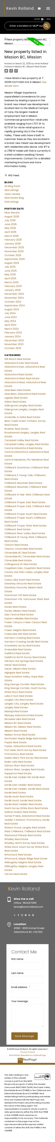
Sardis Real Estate (15, 792)
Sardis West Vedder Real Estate (23, 804)
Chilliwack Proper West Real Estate (25, 525)
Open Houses (12, 194)
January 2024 (12, 336)
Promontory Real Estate (18, 754)
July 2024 (10, 313)
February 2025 (13, 286)
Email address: (19, 987)
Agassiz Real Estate (16, 398)
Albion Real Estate (15, 401)
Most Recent (12, 212)
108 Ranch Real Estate (17, 359)
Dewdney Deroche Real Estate (22, 583)
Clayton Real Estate (16, 545)
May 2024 (10, 321)
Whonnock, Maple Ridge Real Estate (25, 858)
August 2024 (11, 309)
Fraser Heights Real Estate (20, 630)
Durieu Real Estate (15, 607)
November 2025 (14, 251)
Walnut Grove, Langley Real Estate (25, 827)
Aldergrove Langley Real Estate (23, 405)
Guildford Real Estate (17, 653)
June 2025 (10, 270)
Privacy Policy (27, 1052)
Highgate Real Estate (16, 672)
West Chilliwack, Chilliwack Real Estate (27, 831)
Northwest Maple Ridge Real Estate (25, 738)
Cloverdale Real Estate (18, 560)
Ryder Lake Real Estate (18, 762)
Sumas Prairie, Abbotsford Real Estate (27, 816)
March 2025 (11, 282)
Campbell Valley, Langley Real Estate (26, 444)
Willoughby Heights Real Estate (22, 862)
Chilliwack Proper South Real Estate (25, 514)
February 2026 (13, 239)
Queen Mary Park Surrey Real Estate (26, 758)
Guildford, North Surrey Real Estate (25, 657)
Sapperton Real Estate (18, 773)
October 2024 (12, 301)
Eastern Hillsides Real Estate (21, 618)
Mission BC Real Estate (17, 723)
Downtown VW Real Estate (20, 595)
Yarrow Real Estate (15, 874)
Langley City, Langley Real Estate (23, 703)
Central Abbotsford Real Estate (23, 448)
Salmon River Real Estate (19, 765)
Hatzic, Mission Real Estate (20, 668)
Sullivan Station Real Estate (20, 812)
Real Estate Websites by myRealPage (27, 1055)
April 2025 (10, 278)
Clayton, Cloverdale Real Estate (23, 549)
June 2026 (10, 224)
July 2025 (10, 267)
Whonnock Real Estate (18, 854)
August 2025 (11, 263)
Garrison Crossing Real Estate (22, 638)
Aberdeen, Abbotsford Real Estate (25, 394)
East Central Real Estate (19, 614)
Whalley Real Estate (16, 839)
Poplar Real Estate (15, 742)
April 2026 (10, 232)
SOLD (49, 19)
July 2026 (10, 220)
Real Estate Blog (14, 198)
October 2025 (12, 255)
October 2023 (12, 348)
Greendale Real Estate (17, 649)
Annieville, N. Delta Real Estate (22, 417)
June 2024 (10, 317)
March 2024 (11, 329)
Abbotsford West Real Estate (21, 378)
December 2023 (14, 340)
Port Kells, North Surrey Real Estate (25, 750)
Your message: (19, 1001)
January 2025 (12, 290)
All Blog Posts (12, 186)
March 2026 (11, 236)
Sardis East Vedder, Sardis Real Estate (26, 789)
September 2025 (14, 259)
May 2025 (10, 274)
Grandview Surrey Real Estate (22, 645)
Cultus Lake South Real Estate (22, 580)
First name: (17, 959)
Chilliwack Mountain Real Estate (23, 483)
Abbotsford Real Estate (18, 374)
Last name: (17, 973)
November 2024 (14, 298)
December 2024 (14, 294)
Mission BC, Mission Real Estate (30, 66)
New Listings (11, 190)
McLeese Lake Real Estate (19, 719)
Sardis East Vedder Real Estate (22, 785)
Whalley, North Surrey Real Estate (24, 843)
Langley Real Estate (16, 707)
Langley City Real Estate (18, 699)
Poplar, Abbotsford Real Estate (23, 746)
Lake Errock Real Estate (18, 696)
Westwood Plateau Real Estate (22, 835)
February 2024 (13, 332)
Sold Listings (11, 201)
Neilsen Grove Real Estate (19, 734)
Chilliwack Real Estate (17, 529)
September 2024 (14, 305)
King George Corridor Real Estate (24, 684)
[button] (15, 915)
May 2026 (10, 228)
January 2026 (12, 243)
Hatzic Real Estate (15, 665)
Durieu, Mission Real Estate (20, 611)
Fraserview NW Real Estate (20, 634)
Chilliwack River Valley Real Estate (24, 533)
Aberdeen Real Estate (17, 390)
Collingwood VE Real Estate (20, 564)
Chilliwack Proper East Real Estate (24, 502)
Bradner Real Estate (16, 429)
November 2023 (14, 344)
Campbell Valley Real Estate (21, 440)
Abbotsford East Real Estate (21, 363)
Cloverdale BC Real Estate (20, 552)
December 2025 (14, 247)
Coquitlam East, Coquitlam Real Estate (27, 568)
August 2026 (11, 216)
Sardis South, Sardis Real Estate (23, 800)
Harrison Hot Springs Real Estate (23, 661)
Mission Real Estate (15, 730)
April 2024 (10, 325)
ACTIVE (37, 19)
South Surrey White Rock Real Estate (26, 808)
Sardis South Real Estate (18, 796)
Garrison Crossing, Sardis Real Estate (26, 641)
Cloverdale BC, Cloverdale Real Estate (27, 556)
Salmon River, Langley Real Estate (24, 769)
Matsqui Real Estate (16, 711)
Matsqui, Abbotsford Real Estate (23, 715)
